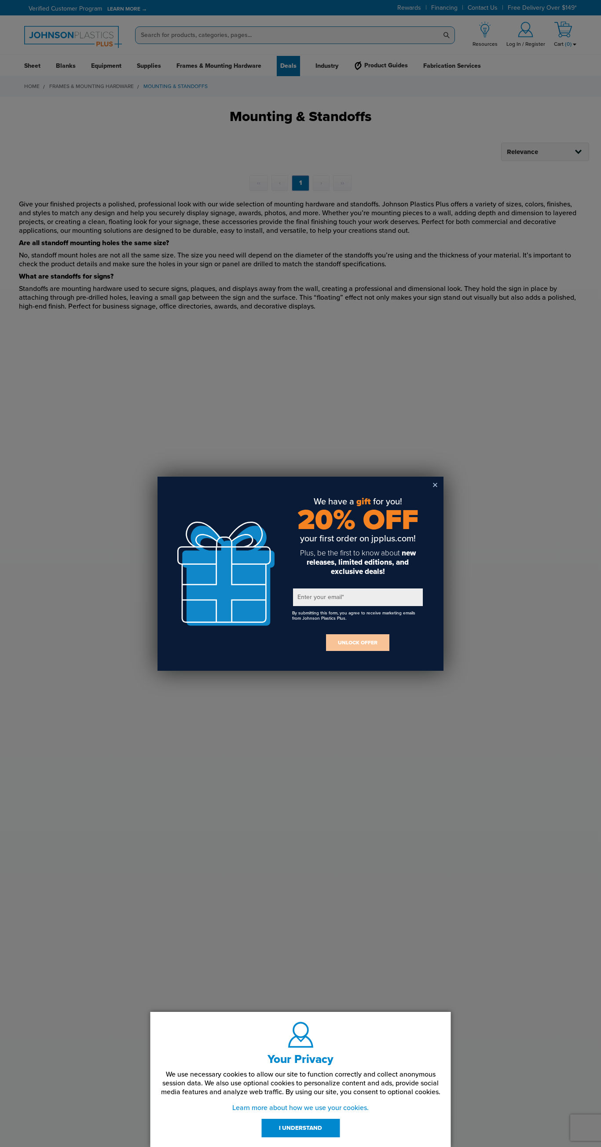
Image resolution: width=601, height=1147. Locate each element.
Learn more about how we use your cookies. (300, 1107)
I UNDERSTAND (300, 1128)
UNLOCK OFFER (357, 643)
